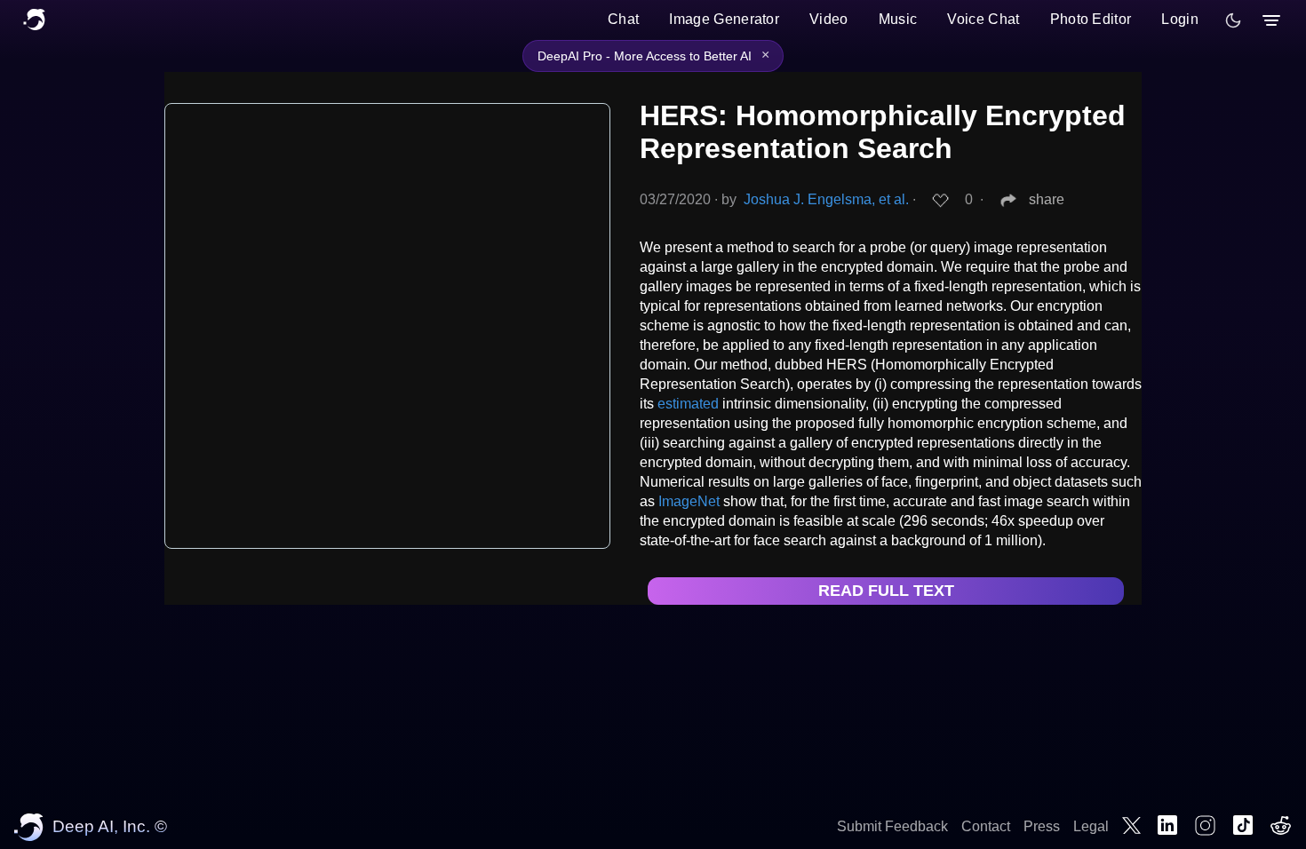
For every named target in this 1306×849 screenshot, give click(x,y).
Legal (1091, 826)
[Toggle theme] (1233, 20)
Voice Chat (983, 19)
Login (1179, 19)
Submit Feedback (892, 826)
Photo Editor (1091, 19)
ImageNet (689, 501)
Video (828, 19)
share (1046, 199)
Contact (985, 826)
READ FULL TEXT (886, 590)
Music (898, 19)
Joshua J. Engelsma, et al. (826, 199)
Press (1041, 826)
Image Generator (724, 19)
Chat (623, 19)
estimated (688, 403)
